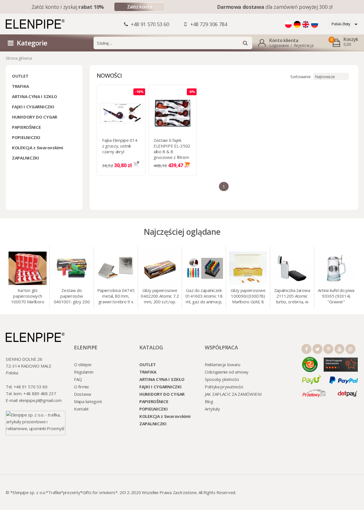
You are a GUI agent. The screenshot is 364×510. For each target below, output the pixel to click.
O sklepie (82, 364)
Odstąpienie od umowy (227, 372)
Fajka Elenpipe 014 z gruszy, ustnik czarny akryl (119, 145)
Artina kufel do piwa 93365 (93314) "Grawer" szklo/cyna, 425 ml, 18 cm (336, 296)
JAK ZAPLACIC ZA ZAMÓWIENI (233, 394)
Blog (209, 401)
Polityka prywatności (224, 386)
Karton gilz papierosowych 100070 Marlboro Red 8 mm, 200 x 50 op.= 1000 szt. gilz (27, 296)
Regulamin (83, 372)
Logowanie (279, 45)
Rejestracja (304, 45)
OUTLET (20, 76)
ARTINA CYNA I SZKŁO (34, 96)
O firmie (81, 386)
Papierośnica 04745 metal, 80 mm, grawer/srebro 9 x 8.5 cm (116, 296)
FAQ (78, 379)
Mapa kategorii (88, 401)
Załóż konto (139, 7)
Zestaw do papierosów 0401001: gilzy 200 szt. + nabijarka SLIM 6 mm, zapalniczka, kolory (72, 296)
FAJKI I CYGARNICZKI (33, 106)
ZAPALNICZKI (25, 158)
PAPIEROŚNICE (26, 127)
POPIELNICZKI (26, 137)
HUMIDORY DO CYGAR (34, 117)
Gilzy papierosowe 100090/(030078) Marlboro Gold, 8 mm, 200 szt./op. (248, 296)
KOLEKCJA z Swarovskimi (37, 147)
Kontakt (81, 409)
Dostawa (82, 394)
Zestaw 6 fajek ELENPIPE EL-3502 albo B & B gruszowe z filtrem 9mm (172, 151)
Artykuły (212, 409)
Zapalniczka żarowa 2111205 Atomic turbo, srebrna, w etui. (292, 296)
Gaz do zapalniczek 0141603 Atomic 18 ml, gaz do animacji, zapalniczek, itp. (204, 296)
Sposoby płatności (222, 379)
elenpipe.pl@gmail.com (40, 400)
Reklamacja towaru (222, 364)
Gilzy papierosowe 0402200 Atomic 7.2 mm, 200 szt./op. (160, 295)
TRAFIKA (20, 86)
